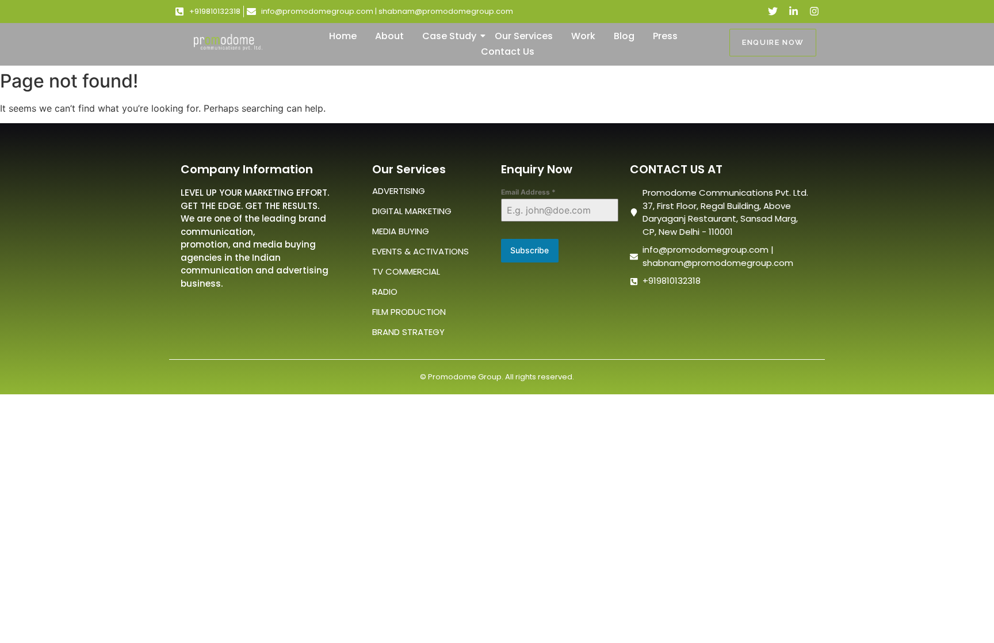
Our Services (524, 36)
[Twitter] (773, 11)
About (389, 36)
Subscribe (529, 250)
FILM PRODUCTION (409, 312)
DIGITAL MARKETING (412, 211)
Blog (624, 36)
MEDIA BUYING (400, 231)
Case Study (449, 36)
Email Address (528, 192)
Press (665, 36)
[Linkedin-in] (793, 11)
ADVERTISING (398, 191)
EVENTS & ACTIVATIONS (420, 251)
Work (583, 36)
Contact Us (507, 51)
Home (343, 36)
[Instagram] (814, 11)
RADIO (384, 292)
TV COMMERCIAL (406, 271)
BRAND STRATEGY (408, 332)
